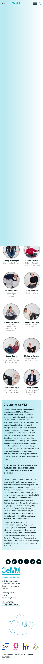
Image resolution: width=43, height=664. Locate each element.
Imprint (30, 655)
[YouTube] (38, 561)
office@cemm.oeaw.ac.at (11, 604)
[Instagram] (32, 561)
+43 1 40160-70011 (8, 602)
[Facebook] (20, 561)
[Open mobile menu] (35, 4)
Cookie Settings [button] (7, 655)
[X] (26, 561)
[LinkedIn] (14, 561)
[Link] (40, 4)
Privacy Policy (20, 655)
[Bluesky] (8, 561)
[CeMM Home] (11, 5)
